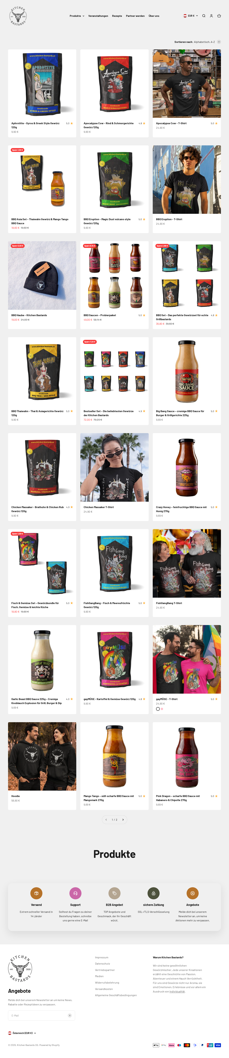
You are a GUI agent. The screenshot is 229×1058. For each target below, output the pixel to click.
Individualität (177, 991)
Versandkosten (104, 988)
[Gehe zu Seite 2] (123, 819)
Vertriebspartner (105, 969)
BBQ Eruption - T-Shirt (169, 219)
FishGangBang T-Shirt (169, 603)
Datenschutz (102, 963)
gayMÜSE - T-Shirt (167, 699)
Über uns (154, 15)
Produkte (75, 15)
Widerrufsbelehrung (107, 982)
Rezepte (117, 15)
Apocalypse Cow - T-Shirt (171, 123)
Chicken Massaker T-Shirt (99, 507)
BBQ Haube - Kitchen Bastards (29, 315)
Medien (99, 976)
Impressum (101, 957)
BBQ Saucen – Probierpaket (100, 315)
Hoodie (15, 795)
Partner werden (135, 15)
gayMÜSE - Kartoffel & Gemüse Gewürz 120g (110, 699)
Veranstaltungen (98, 15)
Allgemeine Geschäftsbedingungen (116, 995)
